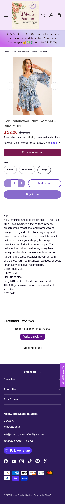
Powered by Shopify (43, 495)
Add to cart (45, 183)
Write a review (32, 336)
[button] (59, 15)
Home (6, 52)
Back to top (30, 371)
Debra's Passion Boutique (21, 495)
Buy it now (32, 194)
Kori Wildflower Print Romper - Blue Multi (29, 52)
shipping (31, 137)
